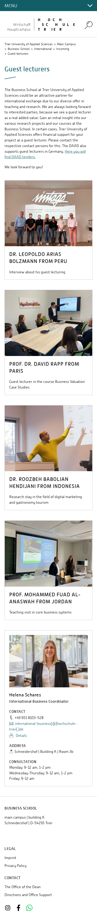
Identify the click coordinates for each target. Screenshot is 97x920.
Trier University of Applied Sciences (29, 44)
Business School (19, 49)
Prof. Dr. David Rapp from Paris (44, 367)
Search (88, 25)
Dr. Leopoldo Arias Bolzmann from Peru (38, 257)
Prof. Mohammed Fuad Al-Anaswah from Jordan (45, 598)
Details (21, 735)
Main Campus (66, 44)
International (43, 49)
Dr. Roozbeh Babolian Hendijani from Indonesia (44, 482)
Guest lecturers (18, 53)
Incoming (62, 49)
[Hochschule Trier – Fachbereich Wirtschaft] (42, 24)
